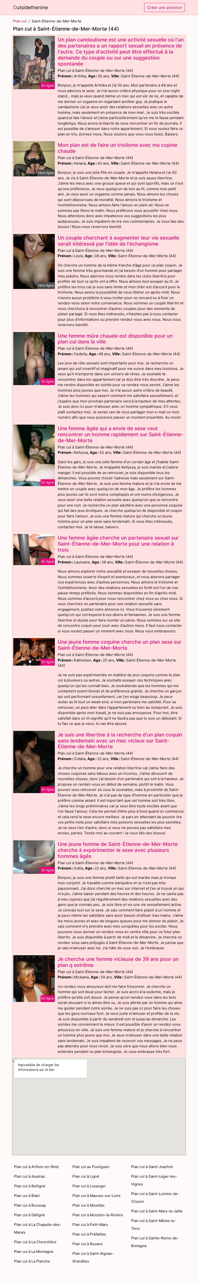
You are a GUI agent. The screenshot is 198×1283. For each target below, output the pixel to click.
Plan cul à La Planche (32, 1261)
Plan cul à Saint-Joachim (152, 1166)
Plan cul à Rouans (87, 1244)
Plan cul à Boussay (30, 1205)
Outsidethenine (30, 7)
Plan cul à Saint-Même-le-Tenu (153, 1224)
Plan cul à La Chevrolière (35, 1242)
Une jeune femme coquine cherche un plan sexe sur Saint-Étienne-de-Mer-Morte (119, 645)
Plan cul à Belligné (29, 1186)
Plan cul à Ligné (85, 1176)
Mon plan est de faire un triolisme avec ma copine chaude (117, 148)
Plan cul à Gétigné (29, 1215)
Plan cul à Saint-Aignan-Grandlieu (93, 1257)
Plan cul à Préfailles (89, 1234)
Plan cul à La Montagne (33, 1251)
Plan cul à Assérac (29, 1176)
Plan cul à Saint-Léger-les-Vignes (154, 1180)
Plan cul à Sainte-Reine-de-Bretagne (155, 1242)
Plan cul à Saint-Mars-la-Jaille (157, 1211)
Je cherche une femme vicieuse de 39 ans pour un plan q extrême (118, 962)
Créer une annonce (164, 7)
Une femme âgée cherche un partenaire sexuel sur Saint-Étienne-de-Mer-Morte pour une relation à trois (118, 544)
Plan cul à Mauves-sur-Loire (96, 1195)
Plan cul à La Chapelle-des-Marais (37, 1228)
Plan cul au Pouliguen (90, 1166)
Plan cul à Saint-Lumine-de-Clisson (155, 1197)
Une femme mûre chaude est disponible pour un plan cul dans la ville (115, 339)
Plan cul (20, 21)
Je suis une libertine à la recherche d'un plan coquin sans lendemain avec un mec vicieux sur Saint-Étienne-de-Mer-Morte (120, 741)
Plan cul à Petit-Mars (90, 1224)
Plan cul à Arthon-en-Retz (36, 1166)
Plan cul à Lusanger (89, 1186)
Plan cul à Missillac (88, 1205)
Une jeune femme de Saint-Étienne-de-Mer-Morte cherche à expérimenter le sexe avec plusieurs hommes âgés (118, 850)
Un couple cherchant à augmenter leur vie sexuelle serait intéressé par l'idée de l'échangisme (118, 241)
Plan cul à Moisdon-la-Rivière (97, 1215)
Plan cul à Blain (27, 1195)
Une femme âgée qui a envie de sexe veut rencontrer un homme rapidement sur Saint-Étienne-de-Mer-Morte (121, 434)
